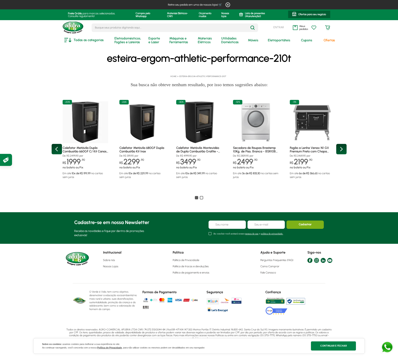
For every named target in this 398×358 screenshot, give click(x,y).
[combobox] (175, 27)
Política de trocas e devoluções (191, 266)
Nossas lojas (225, 15)
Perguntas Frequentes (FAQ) (276, 260)
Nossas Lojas (110, 266)
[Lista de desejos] (313, 27)
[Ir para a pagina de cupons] (6, 160)
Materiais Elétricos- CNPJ (177, 15)
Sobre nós (109, 260)
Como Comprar (269, 266)
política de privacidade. (272, 233)
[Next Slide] (341, 149)
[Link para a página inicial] (173, 76)
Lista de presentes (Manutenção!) (255, 15)
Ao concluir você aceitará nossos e (248, 233)
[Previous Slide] (57, 149)
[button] (309, 14)
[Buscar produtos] (252, 28)
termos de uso (251, 233)
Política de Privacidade (109, 347)
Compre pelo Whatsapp (143, 15)
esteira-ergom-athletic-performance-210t (202, 76)
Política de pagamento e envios (191, 272)
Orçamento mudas (205, 15)
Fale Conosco (268, 272)
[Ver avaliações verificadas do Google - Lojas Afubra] (276, 311)
